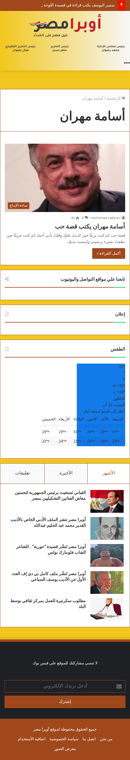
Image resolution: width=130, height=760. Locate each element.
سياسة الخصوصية (64, 739)
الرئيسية (114, 98)
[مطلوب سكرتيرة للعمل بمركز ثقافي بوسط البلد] (107, 609)
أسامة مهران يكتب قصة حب (90, 227)
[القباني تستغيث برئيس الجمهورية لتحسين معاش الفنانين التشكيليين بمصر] (107, 501)
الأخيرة (66, 473)
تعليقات (22, 473)
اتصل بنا (89, 739)
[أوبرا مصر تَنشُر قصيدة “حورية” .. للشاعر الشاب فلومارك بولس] (107, 555)
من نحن (106, 739)
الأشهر (108, 473)
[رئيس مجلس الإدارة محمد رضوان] (65, 34)
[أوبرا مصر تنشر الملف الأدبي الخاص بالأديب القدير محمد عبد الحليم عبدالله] (107, 528)
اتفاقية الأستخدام (32, 739)
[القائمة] (127, 62)
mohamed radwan (106, 218)
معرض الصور (65, 749)
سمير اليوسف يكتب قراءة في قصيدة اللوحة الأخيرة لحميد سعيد (63, 5)
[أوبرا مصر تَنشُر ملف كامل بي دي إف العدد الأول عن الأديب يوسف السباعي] (107, 582)
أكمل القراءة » (109, 253)
